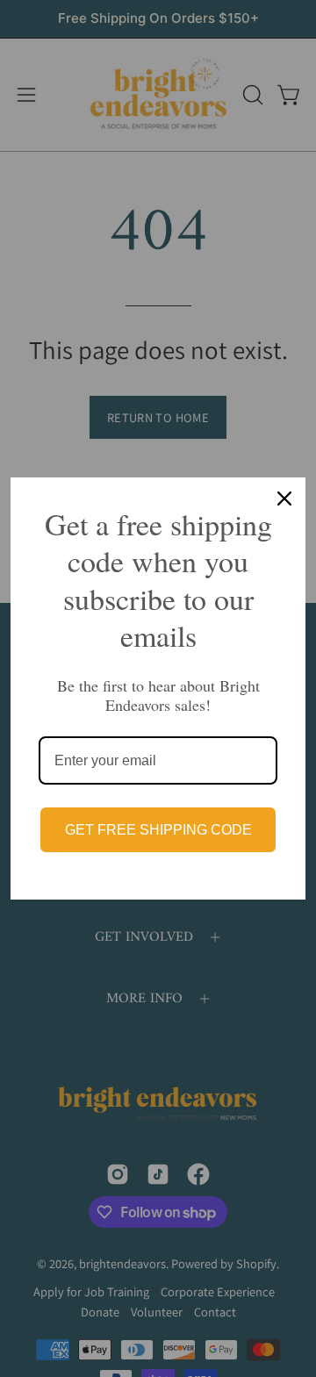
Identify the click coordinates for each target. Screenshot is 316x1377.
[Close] (284, 498)
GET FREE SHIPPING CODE (158, 829)
